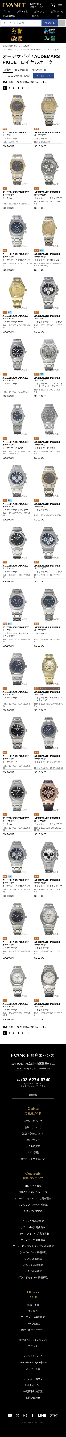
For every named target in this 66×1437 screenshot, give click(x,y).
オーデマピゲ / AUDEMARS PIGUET (24, 49)
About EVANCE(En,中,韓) (33, 1362)
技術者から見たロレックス (33, 1192)
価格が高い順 (39, 69)
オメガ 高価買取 (33, 1271)
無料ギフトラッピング (33, 1158)
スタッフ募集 (33, 1369)
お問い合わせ (57, 11)
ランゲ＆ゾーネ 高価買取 (33, 1252)
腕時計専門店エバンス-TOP (16, 46)
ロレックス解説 (33, 1186)
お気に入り (39, 11)
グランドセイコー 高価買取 (33, 1277)
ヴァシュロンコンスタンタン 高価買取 (33, 1246)
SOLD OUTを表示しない (19, 76)
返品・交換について (33, 1133)
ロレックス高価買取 (33, 1221)
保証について (33, 1140)
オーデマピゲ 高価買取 (33, 1240)
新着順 (7, 69)
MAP (19, 1068)
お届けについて (33, 1127)
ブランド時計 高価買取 (33, 1227)
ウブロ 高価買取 (33, 1258)
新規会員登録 (9, 16)
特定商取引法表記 (33, 1391)
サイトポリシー (33, 1385)
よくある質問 (33, 1146)
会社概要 (33, 1095)
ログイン (36, 16)
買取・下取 (22, 11)
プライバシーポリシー (33, 1379)
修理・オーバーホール (33, 1330)
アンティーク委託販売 (33, 1317)
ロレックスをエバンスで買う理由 (33, 1198)
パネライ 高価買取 (33, 1265)
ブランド (7, 11)
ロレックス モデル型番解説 (33, 1204)
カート (60, 16)
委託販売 (33, 1311)
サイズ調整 (33, 1152)
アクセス (33, 1346)
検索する (50, 23)
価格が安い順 (22, 69)
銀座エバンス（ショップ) (33, 1340)
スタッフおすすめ (33, 1211)
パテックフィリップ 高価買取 (33, 1233)
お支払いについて (33, 1121)
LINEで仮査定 (33, 1323)
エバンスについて (33, 1356)
